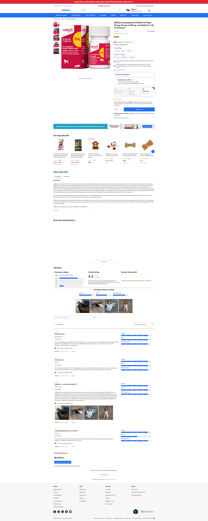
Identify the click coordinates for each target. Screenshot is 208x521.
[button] (131, 42)
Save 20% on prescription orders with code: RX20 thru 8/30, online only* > (104, 2)
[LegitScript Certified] (135, 511)
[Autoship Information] (132, 80)
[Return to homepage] (66, 10)
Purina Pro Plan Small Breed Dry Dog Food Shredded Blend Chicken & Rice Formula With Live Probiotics (78, 155)
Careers (55, 492)
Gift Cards (56, 498)
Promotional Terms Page (109, 479)
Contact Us (82, 492)
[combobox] (100, 10)
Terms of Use (101, 518)
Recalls (95, 518)
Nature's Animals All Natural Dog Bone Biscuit (146, 154)
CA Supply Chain (127, 518)
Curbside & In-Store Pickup (138, 492)
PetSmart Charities (58, 507)
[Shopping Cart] (151, 11)
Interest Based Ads (117, 518)
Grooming (108, 489)
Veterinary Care (109, 501)
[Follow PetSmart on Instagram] (58, 511)
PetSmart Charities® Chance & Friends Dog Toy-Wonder (95, 155)
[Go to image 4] (56, 44)
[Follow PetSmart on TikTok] (66, 511)
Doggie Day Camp (110, 495)
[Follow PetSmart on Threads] (62, 511)
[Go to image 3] (56, 38)
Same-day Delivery (136, 495)
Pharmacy (57, 19)
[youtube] (70, 511)
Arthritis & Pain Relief (71, 19)
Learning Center (57, 501)
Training (107, 498)
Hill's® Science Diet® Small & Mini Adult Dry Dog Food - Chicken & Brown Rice (61, 155)
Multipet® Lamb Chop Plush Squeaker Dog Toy (112, 154)
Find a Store (134, 489)
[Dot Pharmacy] (147, 512)
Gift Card (57, 6)
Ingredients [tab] (67, 176)
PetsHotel (107, 492)
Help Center (82, 489)
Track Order (82, 495)
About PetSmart (57, 489)
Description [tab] (58, 176)
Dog (62, 19)
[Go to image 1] (56, 24)
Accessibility (82, 501)
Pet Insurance (109, 504)
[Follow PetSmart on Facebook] (54, 511)
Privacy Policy (108, 518)
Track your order (67, 6)
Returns (81, 498)
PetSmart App (57, 504)
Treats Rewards (57, 495)
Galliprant (116, 31)
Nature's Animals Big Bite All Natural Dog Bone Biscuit (130, 154)
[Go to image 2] (56, 31)
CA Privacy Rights (137, 518)
